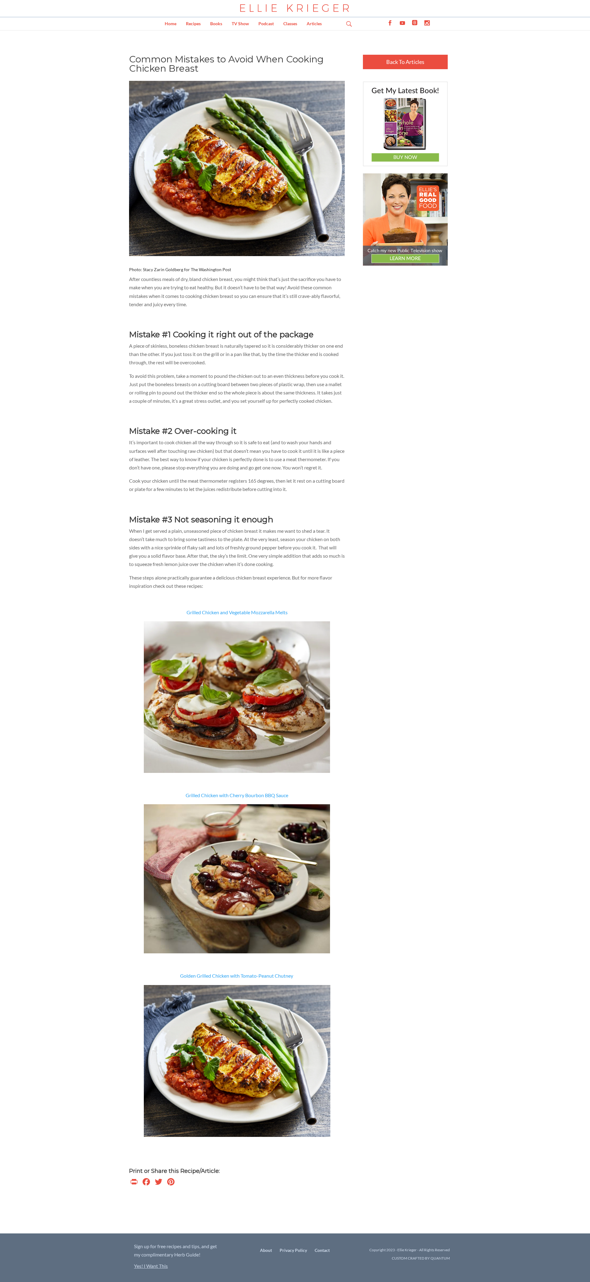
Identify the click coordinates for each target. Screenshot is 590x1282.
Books (216, 23)
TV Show (240, 23)
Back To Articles (405, 61)
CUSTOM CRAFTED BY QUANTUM (421, 1258)
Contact (322, 1250)
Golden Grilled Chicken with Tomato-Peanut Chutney (237, 976)
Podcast (266, 23)
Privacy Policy (293, 1250)
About (266, 1250)
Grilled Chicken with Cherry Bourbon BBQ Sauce (237, 795)
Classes (290, 23)
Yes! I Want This (151, 1266)
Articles (314, 23)
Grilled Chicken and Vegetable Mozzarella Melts (237, 612)
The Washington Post (211, 269)
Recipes (193, 23)
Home (170, 23)
